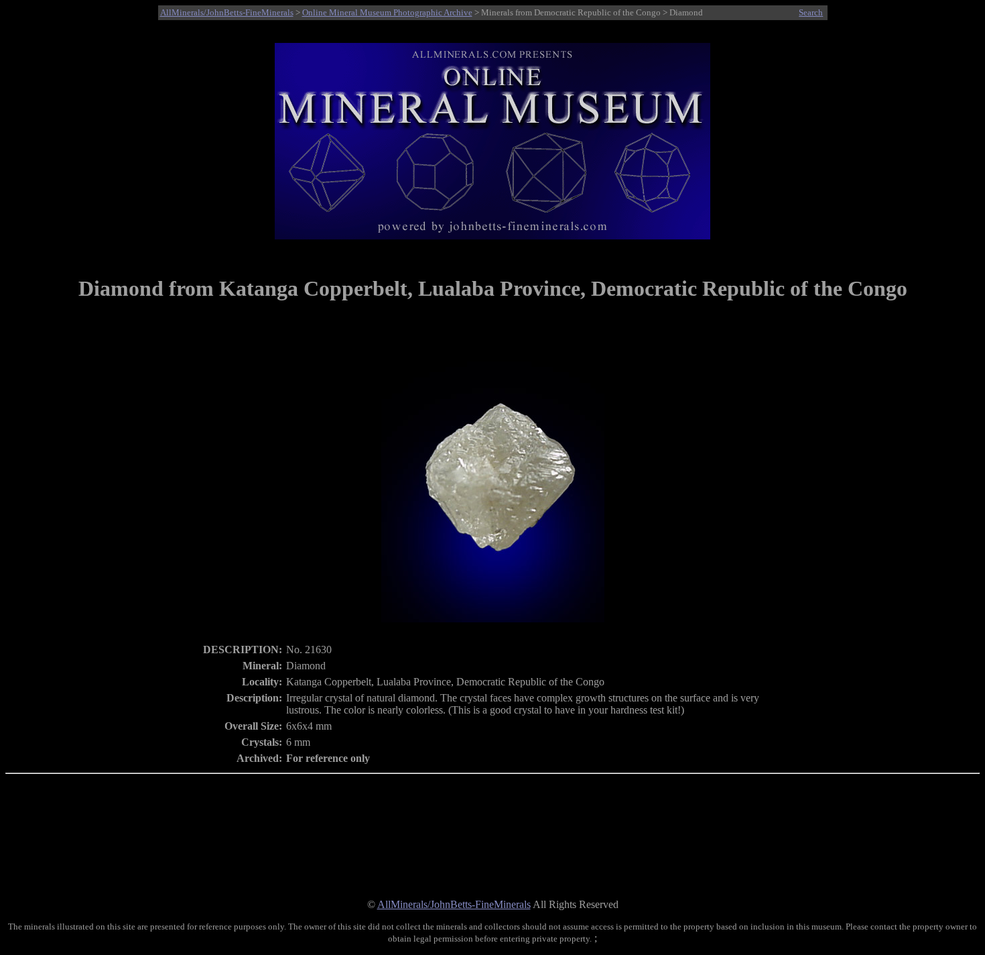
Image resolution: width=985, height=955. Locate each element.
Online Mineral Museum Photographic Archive (387, 12)
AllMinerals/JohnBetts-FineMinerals (226, 12)
